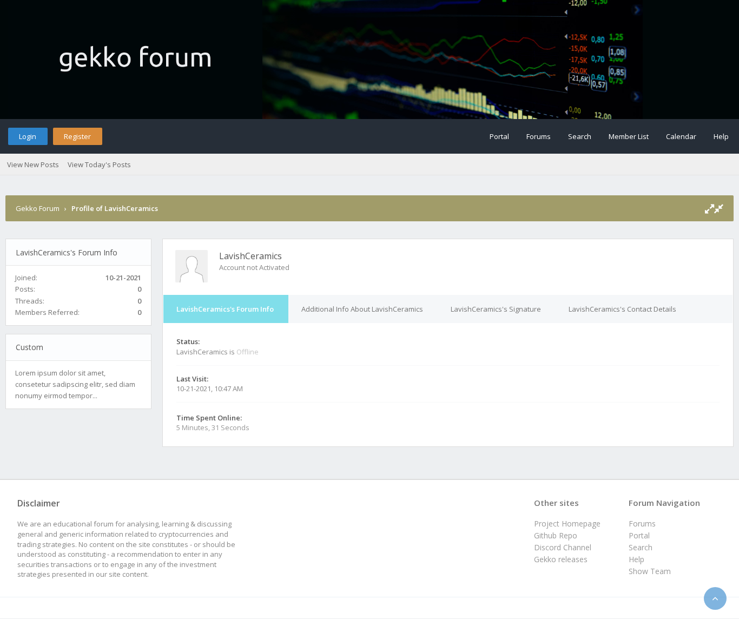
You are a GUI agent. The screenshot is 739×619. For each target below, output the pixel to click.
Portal (499, 136)
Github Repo (555, 535)
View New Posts (33, 164)
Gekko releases (561, 559)
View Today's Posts (99, 164)
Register (77, 136)
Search (579, 136)
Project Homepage (567, 523)
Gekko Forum (38, 208)
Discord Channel (562, 547)
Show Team (650, 571)
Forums (538, 136)
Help (721, 136)
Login (27, 136)
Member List (629, 136)
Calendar (681, 136)
